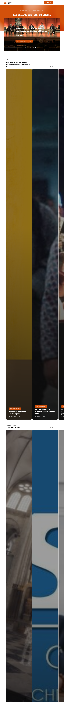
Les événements (15, 408)
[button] (59, 3)
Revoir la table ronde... (24, 41)
